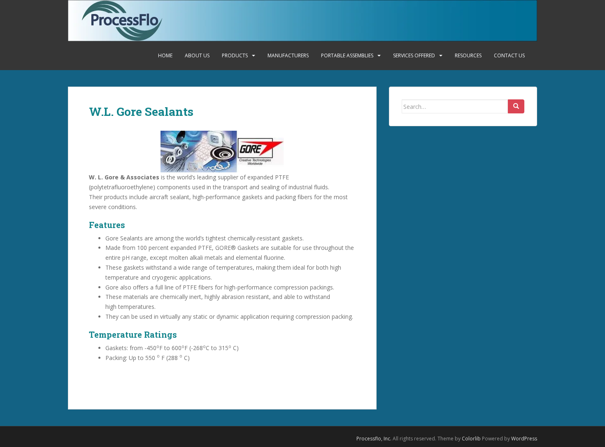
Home (165, 55)
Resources (468, 55)
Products (235, 55)
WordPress (524, 438)
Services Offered (414, 55)
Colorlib (471, 438)
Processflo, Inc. (373, 438)
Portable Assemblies (347, 55)
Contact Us (509, 55)
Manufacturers (288, 55)
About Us (197, 55)
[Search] (516, 106)
